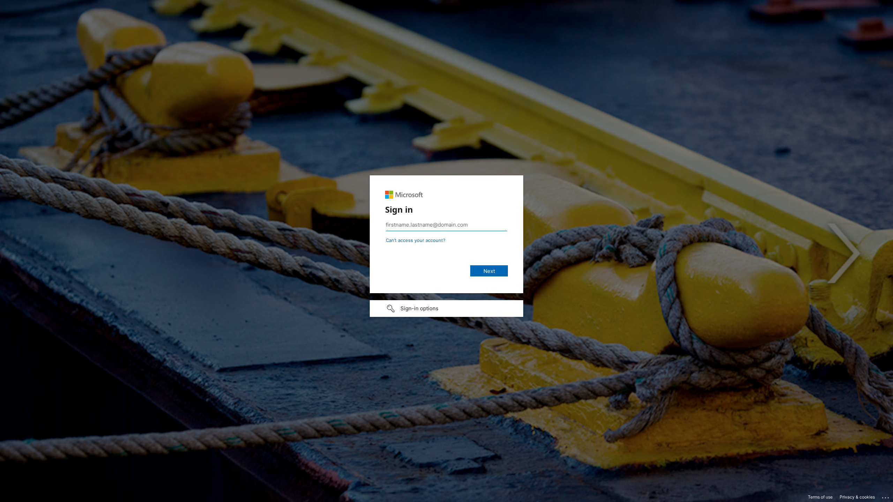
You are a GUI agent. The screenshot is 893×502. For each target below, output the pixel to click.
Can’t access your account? (415, 240)
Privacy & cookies (857, 497)
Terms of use (820, 497)
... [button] (886, 496)
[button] (446, 308)
